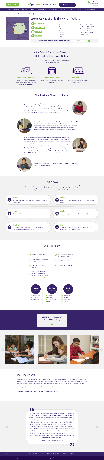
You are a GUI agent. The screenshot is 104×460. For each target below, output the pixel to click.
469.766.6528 (40, 27)
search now (95, 5)
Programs (25, 10)
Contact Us (38, 32)
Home (15, 14)
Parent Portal (36, 453)
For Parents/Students (90, 10)
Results (63, 10)
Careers (79, 10)
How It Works (42, 10)
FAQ (43, 453)
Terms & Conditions (24, 458)
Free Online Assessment (67, 5)
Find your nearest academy (53, 453)
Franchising (71, 453)
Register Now (12, 4)
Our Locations (22, 14)
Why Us (33, 10)
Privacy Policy (15, 458)
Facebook (38, 36)
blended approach (43, 277)
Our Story (71, 10)
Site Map (8, 458)
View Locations (53, 10)
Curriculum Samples (13, 10)
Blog (29, 453)
